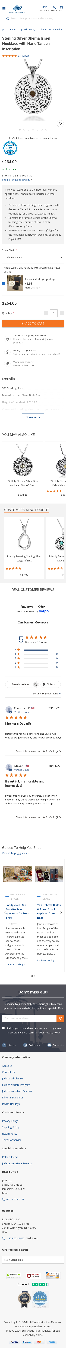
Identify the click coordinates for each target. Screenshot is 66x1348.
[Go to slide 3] (28, 130)
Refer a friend (10, 1157)
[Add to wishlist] (60, 123)
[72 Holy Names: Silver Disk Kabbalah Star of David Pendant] (22, 461)
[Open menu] (4, 9)
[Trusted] (13, 1276)
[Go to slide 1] (20, 130)
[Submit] (8, 18)
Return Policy (9, 1133)
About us (7, 1065)
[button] (33, 90)
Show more (33, 417)
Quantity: (8, 313)
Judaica (46, 1330)
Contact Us (8, 1072)
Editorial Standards (12, 1097)
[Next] (61, 912)
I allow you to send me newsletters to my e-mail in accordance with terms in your (34, 1030)
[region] (36, 650)
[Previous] (5, 912)
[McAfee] (33, 1276)
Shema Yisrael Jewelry (51, 29)
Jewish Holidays (11, 1103)
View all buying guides (14, 853)
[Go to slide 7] (46, 130)
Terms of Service (11, 1140)
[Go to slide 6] (42, 130)
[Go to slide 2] (24, 130)
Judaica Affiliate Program (16, 1084)
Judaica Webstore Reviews (17, 1091)
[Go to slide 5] (37, 130)
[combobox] (33, 18)
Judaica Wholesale (12, 1078)
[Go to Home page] (17, 8)
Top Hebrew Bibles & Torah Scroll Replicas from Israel (49, 911)
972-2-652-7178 (15, 1199)
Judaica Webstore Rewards (17, 1163)
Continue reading (14, 964)
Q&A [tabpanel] (41, 607)
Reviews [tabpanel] (27, 607)
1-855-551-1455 (15, 1238)
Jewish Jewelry (28, 29)
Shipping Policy (10, 1127)
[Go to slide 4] (33, 130)
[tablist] (33, 607)
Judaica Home (9, 29)
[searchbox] (18, 684)
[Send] (60, 1018)
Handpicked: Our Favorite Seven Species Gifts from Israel (17, 911)
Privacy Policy (52, 1032)
